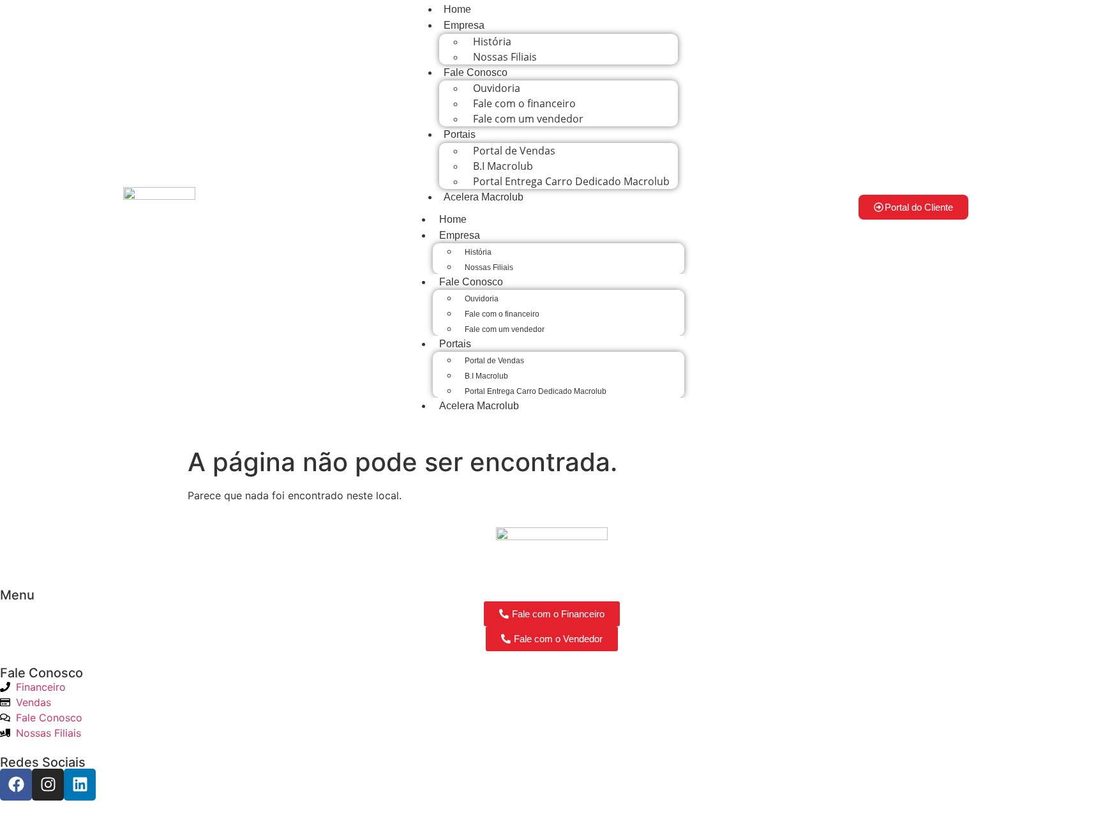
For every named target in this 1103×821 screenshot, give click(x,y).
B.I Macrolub (486, 376)
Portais (460, 134)
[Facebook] (16, 785)
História (478, 252)
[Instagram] (48, 785)
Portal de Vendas (494, 360)
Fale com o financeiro (502, 314)
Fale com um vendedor (528, 119)
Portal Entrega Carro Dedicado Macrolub (571, 181)
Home (453, 219)
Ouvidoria (482, 298)
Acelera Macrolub (483, 197)
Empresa (464, 25)
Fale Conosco (475, 72)
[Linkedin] (80, 785)
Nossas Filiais (505, 57)
